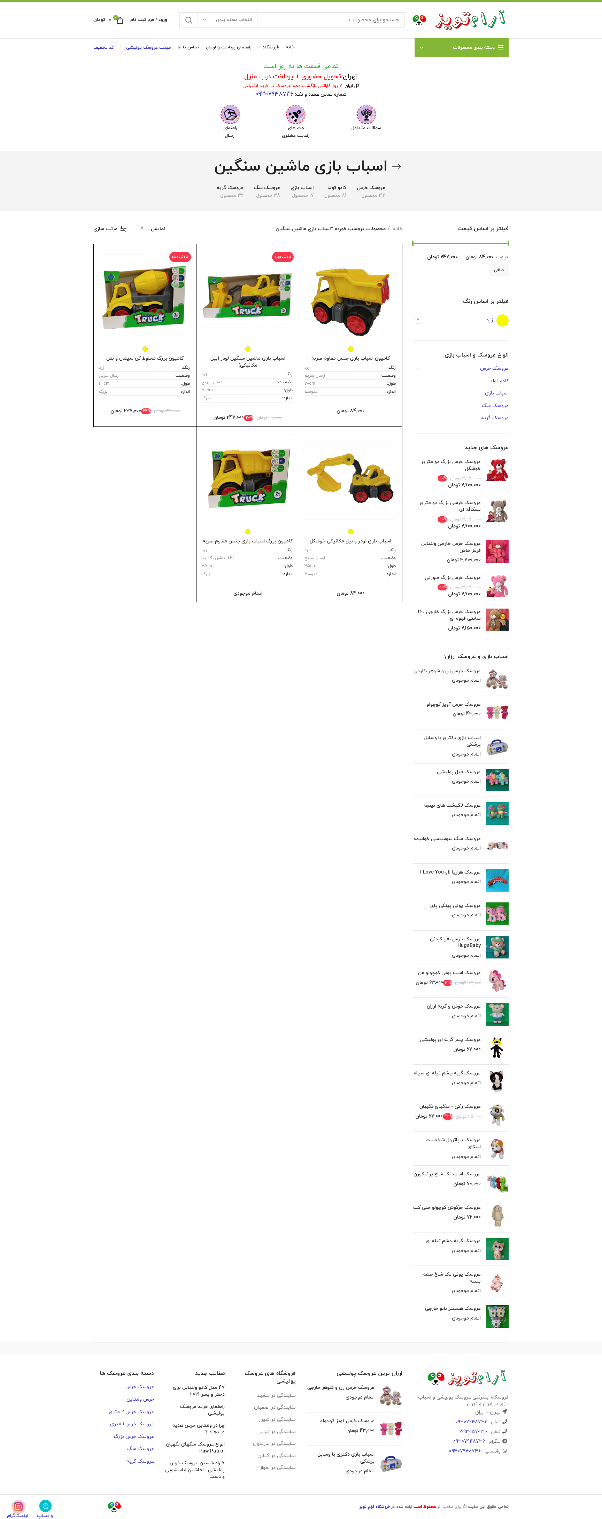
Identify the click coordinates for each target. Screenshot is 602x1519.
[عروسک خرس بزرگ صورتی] (497, 586)
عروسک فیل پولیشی (459, 772)
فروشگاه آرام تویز (375, 1507)
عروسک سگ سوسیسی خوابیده (447, 839)
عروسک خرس (494, 368)
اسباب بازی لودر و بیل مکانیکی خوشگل (350, 541)
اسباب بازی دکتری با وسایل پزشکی (452, 741)
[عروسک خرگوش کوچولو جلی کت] (497, 1215)
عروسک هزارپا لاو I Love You (450, 872)
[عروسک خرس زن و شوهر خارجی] (497, 679)
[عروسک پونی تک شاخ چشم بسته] (497, 1282)
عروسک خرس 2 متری (131, 1412)
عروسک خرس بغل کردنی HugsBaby (455, 942)
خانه (397, 229)
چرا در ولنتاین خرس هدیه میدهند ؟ (198, 1429)
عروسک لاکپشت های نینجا (452, 805)
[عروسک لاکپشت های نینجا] (497, 813)
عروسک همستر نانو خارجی (453, 1308)
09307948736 (274, 94)
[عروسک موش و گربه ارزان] (497, 1014)
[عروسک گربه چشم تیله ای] (497, 1249)
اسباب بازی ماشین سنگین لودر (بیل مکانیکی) (247, 362)
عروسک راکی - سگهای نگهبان (450, 1106)
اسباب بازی (497, 393)
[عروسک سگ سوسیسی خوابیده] (497, 847)
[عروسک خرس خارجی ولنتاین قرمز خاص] (497, 552)
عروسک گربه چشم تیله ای (453, 1241)
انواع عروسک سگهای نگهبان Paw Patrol (195, 1448)
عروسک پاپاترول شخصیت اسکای (453, 1143)
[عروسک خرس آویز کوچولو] (497, 712)
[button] (366, 114)
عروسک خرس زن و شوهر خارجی (447, 671)
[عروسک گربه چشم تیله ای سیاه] (497, 1081)
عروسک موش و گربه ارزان (454, 1006)
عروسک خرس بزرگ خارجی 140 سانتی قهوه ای (449, 615)
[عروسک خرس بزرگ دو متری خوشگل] (497, 473)
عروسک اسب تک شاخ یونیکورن (447, 1174)
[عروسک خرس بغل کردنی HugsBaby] (497, 947)
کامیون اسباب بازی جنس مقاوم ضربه (350, 358)
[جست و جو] (189, 20)
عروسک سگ (495, 405)
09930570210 (472, 1431)
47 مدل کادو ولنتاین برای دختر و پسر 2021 (199, 1391)
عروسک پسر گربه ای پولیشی (450, 1039)
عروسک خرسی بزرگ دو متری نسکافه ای (450, 506)
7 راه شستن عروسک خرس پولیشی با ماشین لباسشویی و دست (195, 1470)
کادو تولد (499, 381)
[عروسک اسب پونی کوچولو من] (497, 981)
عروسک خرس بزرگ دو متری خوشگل (451, 465)
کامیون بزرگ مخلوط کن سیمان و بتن (145, 358)
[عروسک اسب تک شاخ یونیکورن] (497, 1182)
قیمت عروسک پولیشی (148, 48)
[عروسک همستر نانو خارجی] (497, 1316)
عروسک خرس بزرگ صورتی (453, 577)
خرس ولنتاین (140, 1399)
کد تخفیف (103, 48)
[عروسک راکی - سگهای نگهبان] (497, 1114)
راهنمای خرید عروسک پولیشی (202, 1410)
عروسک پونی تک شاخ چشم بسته (452, 1278)
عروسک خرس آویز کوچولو (453, 704)
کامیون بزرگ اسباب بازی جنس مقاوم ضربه (248, 541)
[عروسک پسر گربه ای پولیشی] (497, 1047)
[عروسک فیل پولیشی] (497, 780)
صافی (499, 270)
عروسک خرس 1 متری (132, 1424)
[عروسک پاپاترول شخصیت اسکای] (497, 1148)
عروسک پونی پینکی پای (455, 905)
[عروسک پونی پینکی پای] (497, 913)
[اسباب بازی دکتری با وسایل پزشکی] (497, 746)
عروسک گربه (495, 418)
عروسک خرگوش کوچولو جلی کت (447, 1207)
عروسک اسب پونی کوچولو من (449, 973)
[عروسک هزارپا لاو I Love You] (497, 880)
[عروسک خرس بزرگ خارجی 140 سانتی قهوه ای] (497, 620)
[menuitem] (366, 118)
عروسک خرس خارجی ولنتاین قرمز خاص (451, 547)
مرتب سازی (105, 229)
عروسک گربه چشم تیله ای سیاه (447, 1073)
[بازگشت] (396, 167)
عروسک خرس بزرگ (134, 1436)
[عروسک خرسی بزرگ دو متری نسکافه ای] (497, 515)
